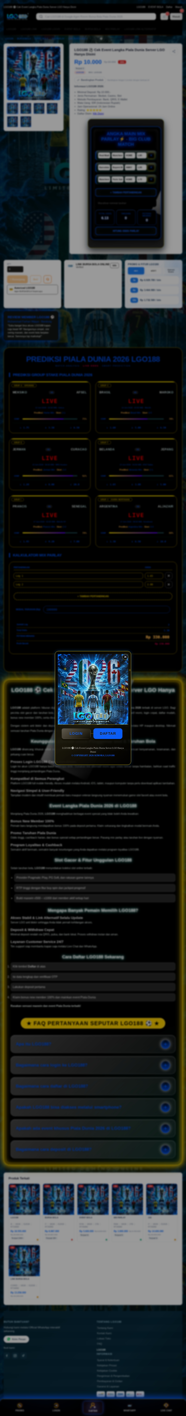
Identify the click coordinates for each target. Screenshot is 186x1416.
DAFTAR (108, 734)
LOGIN (76, 734)
